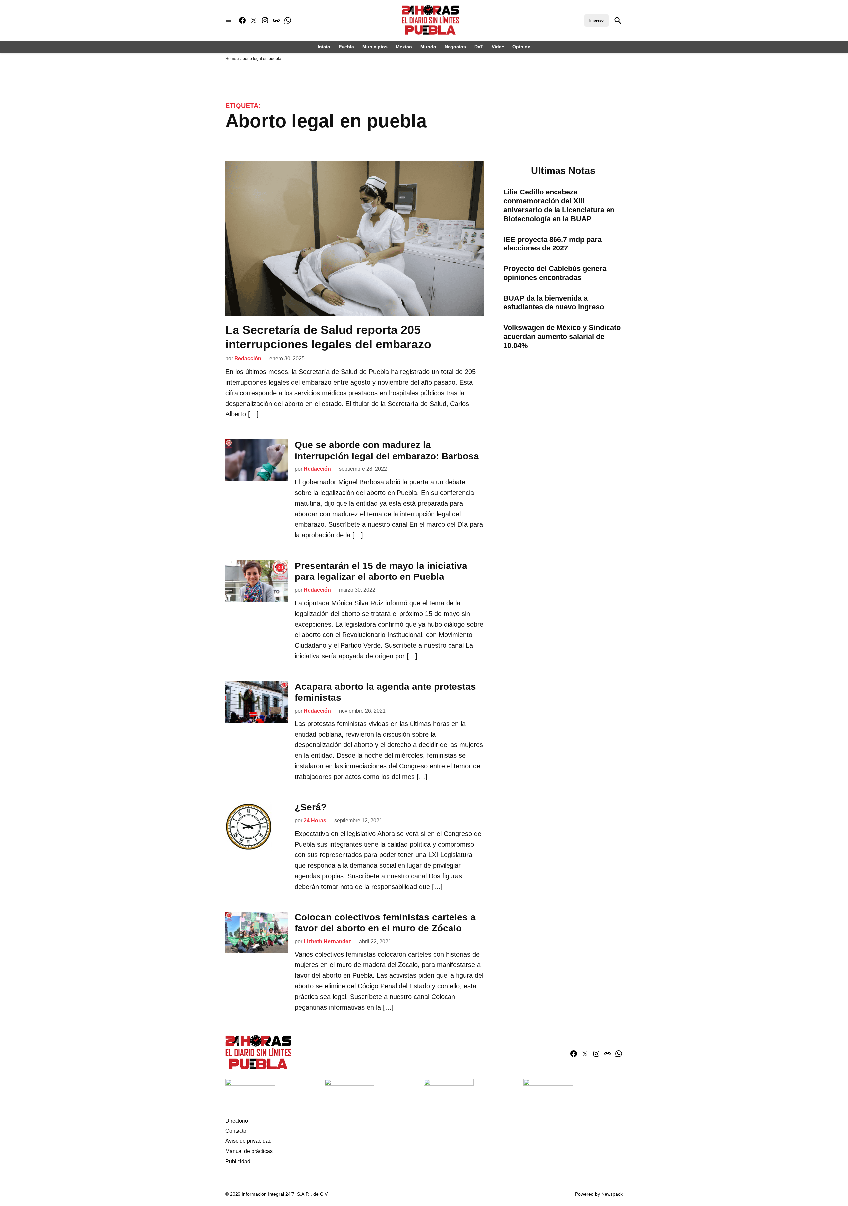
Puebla (346, 46)
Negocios (455, 46)
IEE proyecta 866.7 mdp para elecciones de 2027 (553, 243)
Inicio (324, 46)
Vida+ (498, 46)
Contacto (235, 1131)
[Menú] (228, 20)
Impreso (596, 20)
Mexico (404, 46)
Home (230, 58)
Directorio (236, 1121)
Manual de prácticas (249, 1151)
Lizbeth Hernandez (327, 941)
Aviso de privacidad (248, 1141)
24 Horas (315, 820)
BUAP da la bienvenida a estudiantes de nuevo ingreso (554, 302)
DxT (478, 46)
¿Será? (311, 807)
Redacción (247, 358)
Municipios (375, 46)
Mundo (428, 46)
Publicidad (237, 1161)
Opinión (521, 46)
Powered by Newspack (599, 1194)
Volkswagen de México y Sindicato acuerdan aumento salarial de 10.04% (562, 336)
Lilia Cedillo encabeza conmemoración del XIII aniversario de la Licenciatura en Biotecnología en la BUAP (559, 205)
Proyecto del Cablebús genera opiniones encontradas (555, 273)
